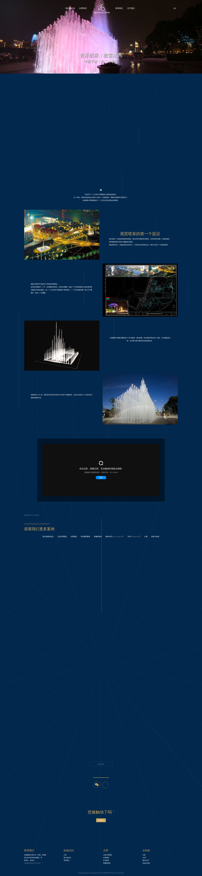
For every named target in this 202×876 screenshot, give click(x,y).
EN (175, 8)
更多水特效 (155, 536)
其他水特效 (146, 863)
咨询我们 (67, 860)
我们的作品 (67, 858)
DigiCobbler (120, 873)
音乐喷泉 (106, 860)
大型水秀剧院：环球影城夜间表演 (101, 735)
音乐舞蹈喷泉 (85, 536)
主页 (65, 855)
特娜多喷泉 (98, 536)
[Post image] (101, 578)
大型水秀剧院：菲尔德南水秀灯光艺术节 (101, 659)
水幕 (146, 536)
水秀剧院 (74, 536)
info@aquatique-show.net (32, 863)
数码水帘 (146, 860)
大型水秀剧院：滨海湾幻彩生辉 (101, 585)
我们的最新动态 (48, 536)
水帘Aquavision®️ (134, 536)
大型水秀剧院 (62, 536)
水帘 (144, 858)
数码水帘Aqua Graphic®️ (115, 536)
